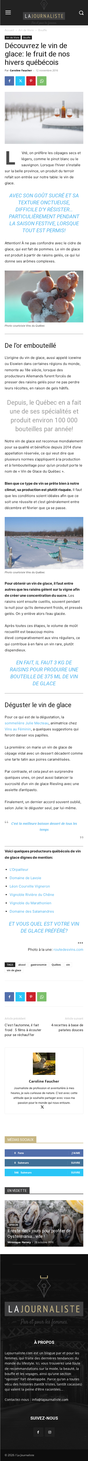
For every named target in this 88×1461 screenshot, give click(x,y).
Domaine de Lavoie (25, 878)
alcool (22, 964)
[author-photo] (44, 1075)
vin (68, 964)
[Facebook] (9, 81)
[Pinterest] (31, 81)
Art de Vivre (26, 30)
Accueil (9, 30)
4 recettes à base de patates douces (67, 1027)
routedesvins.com (68, 949)
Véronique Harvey (19, 1242)
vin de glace (14, 970)
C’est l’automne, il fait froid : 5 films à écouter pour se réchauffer (23, 1030)
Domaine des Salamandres (32, 911)
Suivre (75, 1162)
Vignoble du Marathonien (30, 903)
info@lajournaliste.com (50, 1399)
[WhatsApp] (41, 81)
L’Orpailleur (19, 869)
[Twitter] (20, 81)
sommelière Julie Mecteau (27, 723)
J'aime (76, 1153)
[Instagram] (49, 1432)
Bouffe (42, 30)
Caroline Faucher (21, 70)
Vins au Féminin (18, 729)
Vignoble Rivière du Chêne (32, 894)
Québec (56, 964)
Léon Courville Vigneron (30, 886)
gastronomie (38, 964)
